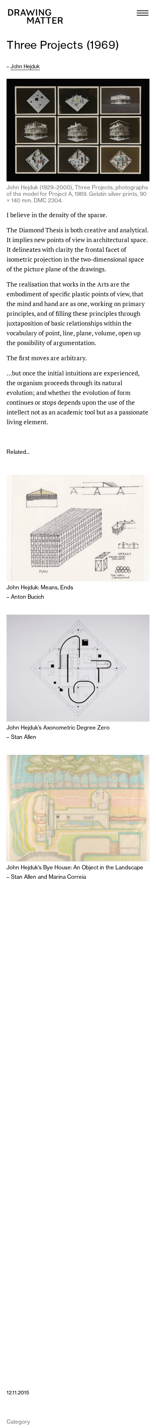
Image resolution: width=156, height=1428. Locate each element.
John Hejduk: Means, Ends (40, 587)
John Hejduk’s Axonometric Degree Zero (58, 727)
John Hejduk (25, 66)
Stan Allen (23, 737)
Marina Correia (67, 876)
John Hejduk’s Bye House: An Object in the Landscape (75, 867)
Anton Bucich (27, 596)
